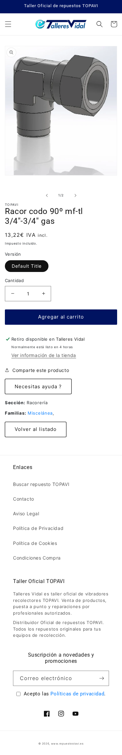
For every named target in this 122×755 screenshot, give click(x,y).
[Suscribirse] (101, 678)
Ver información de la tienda (43, 355)
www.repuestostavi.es (67, 743)
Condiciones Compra (37, 558)
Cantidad (14, 280)
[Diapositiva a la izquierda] (47, 195)
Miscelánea (40, 413)
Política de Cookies (35, 543)
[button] (8, 24)
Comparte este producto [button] (40, 370)
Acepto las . (65, 694)
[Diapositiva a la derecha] (75, 195)
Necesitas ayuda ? (38, 386)
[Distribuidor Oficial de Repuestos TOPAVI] (61, 24)
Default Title (27, 266)
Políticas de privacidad (77, 694)
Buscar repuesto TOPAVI (41, 484)
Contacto (23, 499)
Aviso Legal (26, 513)
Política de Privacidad (38, 528)
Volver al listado (36, 429)
